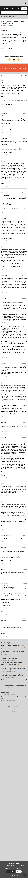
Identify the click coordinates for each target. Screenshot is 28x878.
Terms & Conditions (7, 710)
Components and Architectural (9, 16)
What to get (3, 688)
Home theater (4, 654)
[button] (1, 8)
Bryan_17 (5, 161)
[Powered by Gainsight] (14, 707)
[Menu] (2, 3)
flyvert (4, 192)
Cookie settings (16, 710)
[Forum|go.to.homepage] (11, 8)
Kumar (4, 247)
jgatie (4, 422)
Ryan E (5, 80)
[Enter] (2, 12)
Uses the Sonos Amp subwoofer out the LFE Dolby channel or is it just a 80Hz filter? (13, 657)
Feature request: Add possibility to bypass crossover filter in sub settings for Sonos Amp (12, 674)
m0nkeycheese (6, 535)
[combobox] (14, 12)
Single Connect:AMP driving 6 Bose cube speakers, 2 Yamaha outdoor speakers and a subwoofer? (13, 646)
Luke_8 (5, 113)
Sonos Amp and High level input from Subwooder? (13, 696)
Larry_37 (5, 30)
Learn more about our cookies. (16, 868)
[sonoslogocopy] (14, 3)
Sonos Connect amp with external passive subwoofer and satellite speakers (11, 663)
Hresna (5, 218)
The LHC (5, 275)
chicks (4, 569)
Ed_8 (4, 437)
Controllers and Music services (8, 677)
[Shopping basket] (25, 3)
